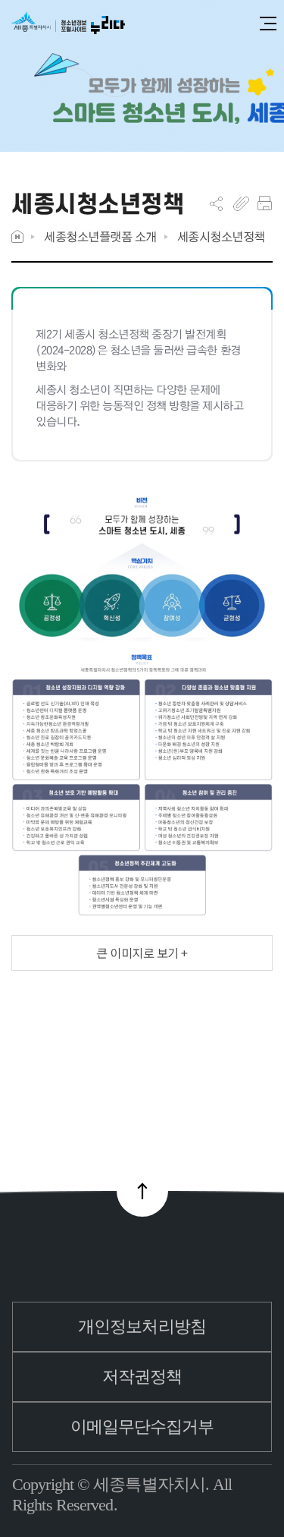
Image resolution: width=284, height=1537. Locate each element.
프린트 (265, 203)
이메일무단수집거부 (142, 1426)
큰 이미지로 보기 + (142, 953)
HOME (17, 236)
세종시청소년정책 (221, 236)
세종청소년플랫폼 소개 (100, 236)
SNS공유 (216, 203)
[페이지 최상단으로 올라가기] (142, 1191)
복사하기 (241, 203)
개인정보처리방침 (142, 1326)
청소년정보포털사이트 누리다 (68, 23)
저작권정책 (142, 1376)
